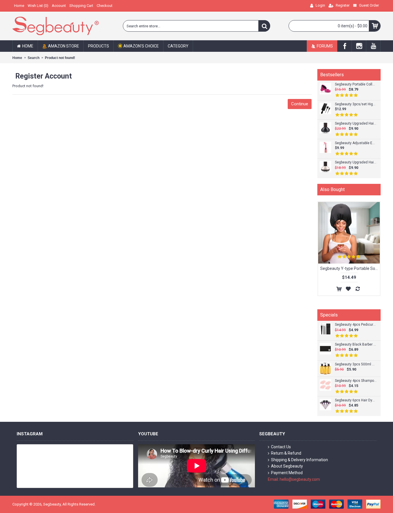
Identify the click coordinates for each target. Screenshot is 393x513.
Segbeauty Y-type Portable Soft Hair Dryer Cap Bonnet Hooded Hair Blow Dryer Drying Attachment (350, 268)
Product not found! (60, 58)
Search (33, 58)
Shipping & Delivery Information (299, 459)
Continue (299, 103)
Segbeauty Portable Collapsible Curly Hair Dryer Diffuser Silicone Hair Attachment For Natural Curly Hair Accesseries (356, 84)
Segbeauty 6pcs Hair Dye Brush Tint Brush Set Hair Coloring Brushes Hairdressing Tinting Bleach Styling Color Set (356, 400)
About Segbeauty (287, 466)
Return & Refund (286, 453)
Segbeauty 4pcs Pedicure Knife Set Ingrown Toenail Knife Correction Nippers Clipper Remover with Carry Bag (356, 325)
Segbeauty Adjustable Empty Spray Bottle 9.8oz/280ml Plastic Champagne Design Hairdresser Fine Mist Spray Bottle (356, 143)
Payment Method (287, 472)
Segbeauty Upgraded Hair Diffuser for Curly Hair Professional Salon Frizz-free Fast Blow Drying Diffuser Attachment (356, 123)
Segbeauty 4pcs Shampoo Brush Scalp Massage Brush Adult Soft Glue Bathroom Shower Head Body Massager (356, 381)
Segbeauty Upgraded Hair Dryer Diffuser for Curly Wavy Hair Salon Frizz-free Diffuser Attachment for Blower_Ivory (356, 162)
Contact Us (281, 447)
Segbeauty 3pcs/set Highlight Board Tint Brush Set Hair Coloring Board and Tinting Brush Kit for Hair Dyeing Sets (356, 104)
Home (17, 58)
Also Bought (332, 189)
